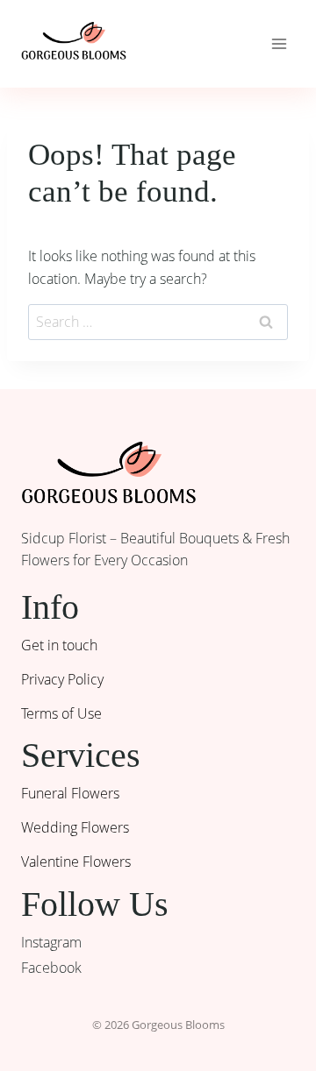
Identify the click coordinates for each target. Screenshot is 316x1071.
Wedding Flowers (75, 827)
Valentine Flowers (76, 861)
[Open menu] (278, 43)
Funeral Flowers (70, 793)
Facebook (51, 967)
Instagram (51, 942)
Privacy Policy (62, 679)
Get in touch (59, 645)
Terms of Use (61, 713)
